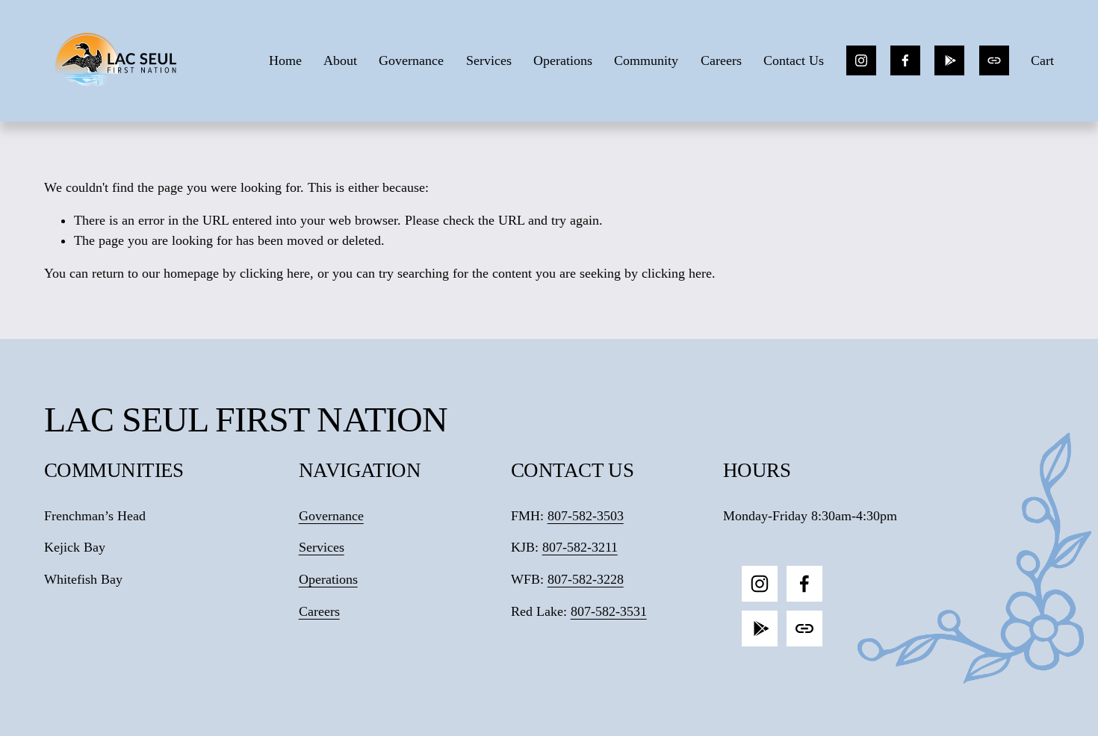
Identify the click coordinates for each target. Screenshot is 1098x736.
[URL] (994, 60)
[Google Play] (949, 60)
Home (285, 60)
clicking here (275, 273)
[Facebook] (905, 60)
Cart (1042, 60)
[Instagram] (861, 60)
